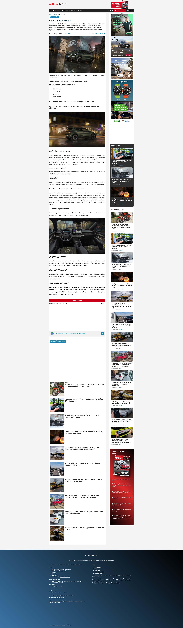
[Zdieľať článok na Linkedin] (100, 33)
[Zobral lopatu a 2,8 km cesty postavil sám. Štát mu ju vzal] (57, 540)
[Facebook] (108, 10)
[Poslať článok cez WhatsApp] (102, 33)
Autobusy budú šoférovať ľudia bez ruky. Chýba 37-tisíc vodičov (122, 161)
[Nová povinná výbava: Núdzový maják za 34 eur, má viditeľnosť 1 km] (57, 443)
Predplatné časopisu (120, 10)
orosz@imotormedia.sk (61, 570)
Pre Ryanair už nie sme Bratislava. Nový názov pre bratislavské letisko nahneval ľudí (83, 448)
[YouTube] (110, 10)
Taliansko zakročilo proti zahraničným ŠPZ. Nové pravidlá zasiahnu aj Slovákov (121, 440)
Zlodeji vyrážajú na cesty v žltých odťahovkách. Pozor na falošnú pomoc (83, 480)
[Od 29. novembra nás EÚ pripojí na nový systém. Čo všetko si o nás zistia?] (122, 417)
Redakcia (69, 33)
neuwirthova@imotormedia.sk (66, 595)
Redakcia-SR (121, 230)
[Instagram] (113, 10)
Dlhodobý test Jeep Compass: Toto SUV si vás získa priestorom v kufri (121, 485)
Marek (120, 184)
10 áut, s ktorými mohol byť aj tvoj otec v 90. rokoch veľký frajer (121, 181)
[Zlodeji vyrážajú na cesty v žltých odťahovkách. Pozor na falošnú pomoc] (57, 491)
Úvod (50, 14)
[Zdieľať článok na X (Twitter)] (98, 33)
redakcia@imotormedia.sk (57, 582)
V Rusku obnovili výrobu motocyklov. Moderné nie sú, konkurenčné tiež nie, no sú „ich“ (84, 385)
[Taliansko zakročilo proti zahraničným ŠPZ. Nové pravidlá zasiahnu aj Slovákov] (122, 437)
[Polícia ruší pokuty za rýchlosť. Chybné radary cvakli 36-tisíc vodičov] (57, 475)
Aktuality (59, 10)
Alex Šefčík (121, 165)
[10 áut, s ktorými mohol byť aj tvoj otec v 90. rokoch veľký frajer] (57, 427)
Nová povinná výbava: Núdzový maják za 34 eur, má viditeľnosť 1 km (122, 200)
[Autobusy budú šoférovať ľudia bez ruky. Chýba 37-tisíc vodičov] (57, 411)
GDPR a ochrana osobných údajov (56, 597)
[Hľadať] (50, 10)
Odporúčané (74, 10)
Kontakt (80, 10)
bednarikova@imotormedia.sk (65, 569)
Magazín (68, 10)
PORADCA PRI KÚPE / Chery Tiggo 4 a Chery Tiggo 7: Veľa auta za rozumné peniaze (122, 517)
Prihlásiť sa (130, 10)
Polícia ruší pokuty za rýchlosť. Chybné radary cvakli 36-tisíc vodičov (122, 326)
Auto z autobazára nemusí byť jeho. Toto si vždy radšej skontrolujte (121, 384)
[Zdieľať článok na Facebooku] (96, 33)
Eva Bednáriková (122, 424)
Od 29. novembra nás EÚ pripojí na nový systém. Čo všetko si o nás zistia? (122, 421)
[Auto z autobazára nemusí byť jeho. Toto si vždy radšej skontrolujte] (57, 524)
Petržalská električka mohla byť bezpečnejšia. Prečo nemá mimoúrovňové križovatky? (83, 496)
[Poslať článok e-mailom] (104, 33)
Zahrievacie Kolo (61, 341)
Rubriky (54, 10)
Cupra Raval (53, 341)
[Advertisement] (77, 315)
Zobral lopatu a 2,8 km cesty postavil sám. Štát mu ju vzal (121, 402)
